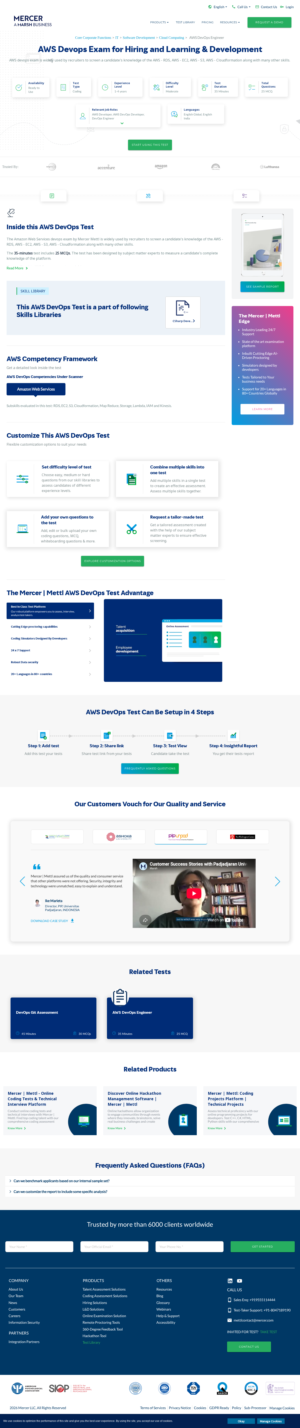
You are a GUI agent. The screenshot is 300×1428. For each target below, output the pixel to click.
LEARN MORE (262, 409)
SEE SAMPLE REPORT (262, 286)
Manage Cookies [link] (282, 1408)
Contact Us (249, 1346)
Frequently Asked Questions (150, 768)
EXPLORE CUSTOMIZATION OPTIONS (112, 561)
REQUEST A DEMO (269, 22)
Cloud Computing (171, 38)
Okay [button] (241, 1421)
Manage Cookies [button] (271, 1421)
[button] (39, 1281)
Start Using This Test (150, 144)
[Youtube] (239, 1281)
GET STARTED (262, 1246)
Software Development (139, 38)
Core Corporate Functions (93, 38)
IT (117, 38)
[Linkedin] (230, 1281)
